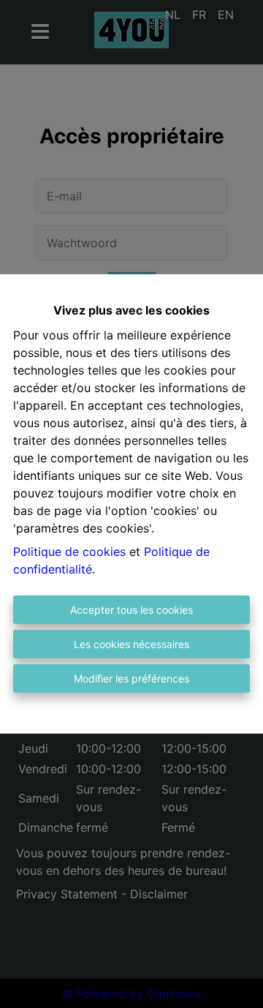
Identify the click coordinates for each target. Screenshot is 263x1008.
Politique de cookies (69, 551)
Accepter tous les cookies (131, 609)
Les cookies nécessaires (131, 644)
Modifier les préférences (131, 678)
